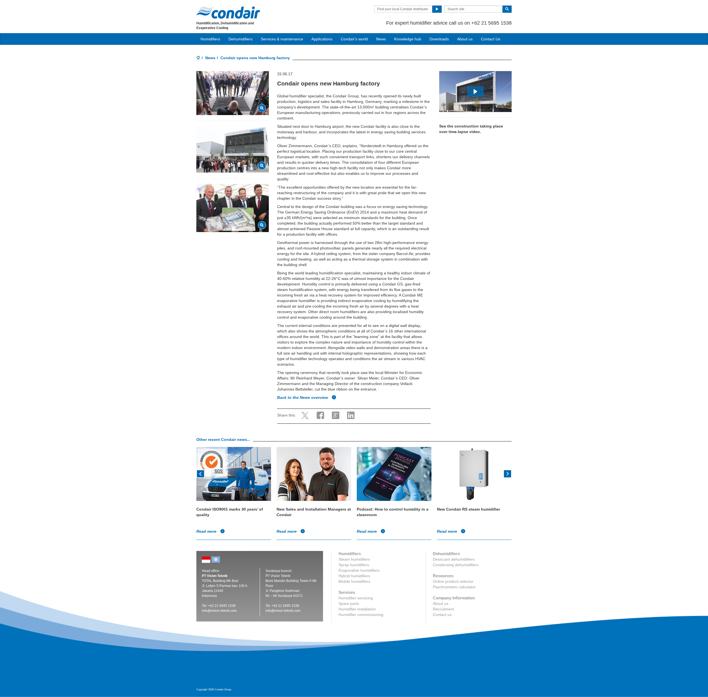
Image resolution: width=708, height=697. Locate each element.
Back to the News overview (303, 397)
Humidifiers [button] (210, 39)
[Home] (198, 58)
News (381, 39)
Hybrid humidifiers (354, 576)
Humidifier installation (357, 609)
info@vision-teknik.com (219, 611)
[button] (475, 91)
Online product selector (453, 581)
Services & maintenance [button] (282, 39)
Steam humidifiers (354, 559)
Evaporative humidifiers (359, 570)
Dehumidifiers (240, 39)
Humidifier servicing (356, 598)
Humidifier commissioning (361, 614)
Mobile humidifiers (354, 581)
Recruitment (443, 609)
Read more (207, 531)
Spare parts (349, 603)
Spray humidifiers (354, 565)
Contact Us (490, 39)
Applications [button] (321, 39)
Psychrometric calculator (454, 587)
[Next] (507, 473)
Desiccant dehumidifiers (454, 559)
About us (465, 39)
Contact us (442, 614)
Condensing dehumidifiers (455, 565)
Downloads (439, 39)
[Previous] (200, 473)
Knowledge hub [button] (407, 39)
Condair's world (354, 39)
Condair (228, 12)
